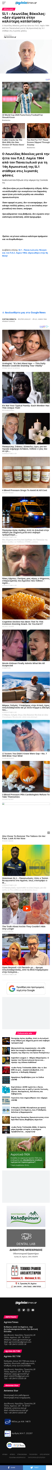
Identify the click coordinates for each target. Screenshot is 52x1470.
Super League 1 (25, 319)
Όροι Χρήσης (45, 1454)
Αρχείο (12, 1454)
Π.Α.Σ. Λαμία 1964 (40, 319)
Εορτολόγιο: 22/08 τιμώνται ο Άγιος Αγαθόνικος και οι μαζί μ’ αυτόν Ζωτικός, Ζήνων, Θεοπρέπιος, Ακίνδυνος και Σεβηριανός (29, 1090)
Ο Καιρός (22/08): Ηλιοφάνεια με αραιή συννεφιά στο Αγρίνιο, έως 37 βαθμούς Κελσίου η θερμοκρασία (28, 1109)
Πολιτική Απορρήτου (17, 1457)
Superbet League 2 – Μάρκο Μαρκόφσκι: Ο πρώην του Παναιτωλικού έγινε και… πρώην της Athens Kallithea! (30, 1060)
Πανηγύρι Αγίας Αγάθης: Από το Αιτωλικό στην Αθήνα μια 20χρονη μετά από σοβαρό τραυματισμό (30, 1040)
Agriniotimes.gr (10, 37)
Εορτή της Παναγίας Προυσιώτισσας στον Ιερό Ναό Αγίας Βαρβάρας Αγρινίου (30, 1118)
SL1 (37, 167)
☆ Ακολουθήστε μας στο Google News (24, 312)
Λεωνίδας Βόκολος (20, 154)
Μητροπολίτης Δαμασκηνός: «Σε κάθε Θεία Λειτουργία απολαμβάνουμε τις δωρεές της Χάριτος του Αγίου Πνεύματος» (30, 1050)
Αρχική (4, 1454)
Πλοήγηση (33, 1454)
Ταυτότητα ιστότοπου (36, 1457)
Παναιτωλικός (9, 321)
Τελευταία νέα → (26, 1033)
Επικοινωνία (22, 1454)
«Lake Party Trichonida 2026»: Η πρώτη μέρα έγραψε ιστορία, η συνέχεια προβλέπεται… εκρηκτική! (28, 1129)
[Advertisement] (27, 227)
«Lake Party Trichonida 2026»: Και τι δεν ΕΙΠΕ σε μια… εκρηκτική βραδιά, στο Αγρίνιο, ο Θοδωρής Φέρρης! (29, 1069)
